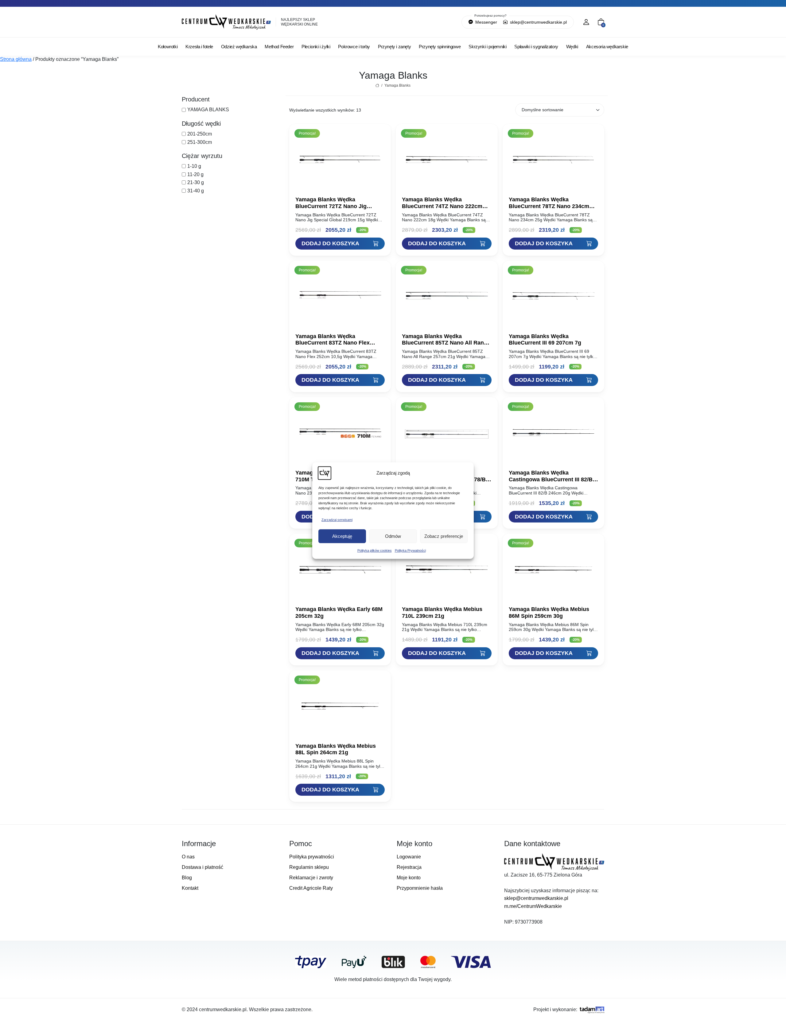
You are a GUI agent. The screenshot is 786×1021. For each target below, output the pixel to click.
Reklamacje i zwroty (311, 877)
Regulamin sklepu (309, 867)
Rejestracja (409, 867)
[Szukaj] (425, 22)
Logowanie (409, 856)
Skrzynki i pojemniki (487, 46)
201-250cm (199, 133)
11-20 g (195, 174)
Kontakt (190, 888)
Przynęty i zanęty (394, 46)
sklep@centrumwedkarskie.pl (538, 22)
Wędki (572, 46)
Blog (187, 877)
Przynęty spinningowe (440, 46)
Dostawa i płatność (202, 867)
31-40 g (195, 190)
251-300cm (199, 142)
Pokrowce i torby (354, 46)
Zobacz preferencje (443, 536)
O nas (188, 856)
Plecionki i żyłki (316, 46)
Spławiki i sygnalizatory (536, 46)
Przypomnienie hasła (420, 888)
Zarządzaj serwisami (336, 520)
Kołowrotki (167, 46)
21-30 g (195, 182)
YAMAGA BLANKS (208, 109)
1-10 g (194, 166)
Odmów (393, 536)
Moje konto (409, 877)
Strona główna (16, 59)
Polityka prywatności (311, 856)
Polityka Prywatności (410, 550)
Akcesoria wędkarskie (607, 46)
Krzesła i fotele (199, 46)
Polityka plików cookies (374, 550)
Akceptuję (342, 536)
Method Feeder (279, 46)
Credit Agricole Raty (311, 888)
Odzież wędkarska (239, 46)
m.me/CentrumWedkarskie (533, 906)
